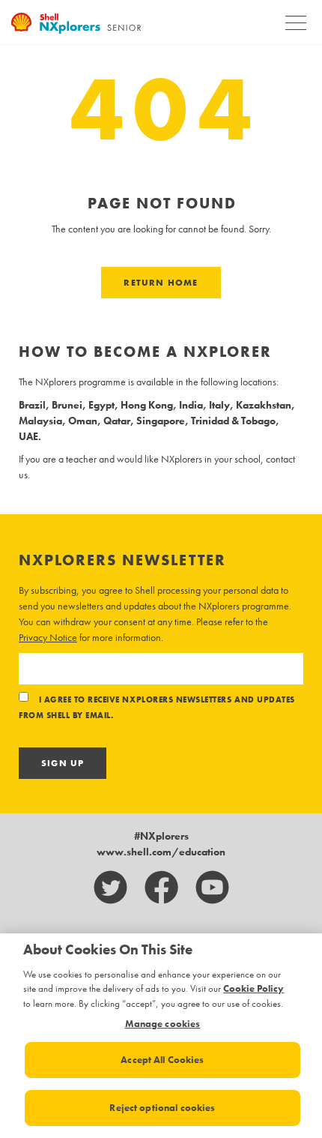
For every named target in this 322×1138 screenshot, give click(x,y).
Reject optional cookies (162, 1107)
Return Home (161, 283)
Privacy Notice (48, 637)
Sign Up (62, 763)
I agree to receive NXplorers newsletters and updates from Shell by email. (157, 707)
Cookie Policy (253, 988)
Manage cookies (163, 1024)
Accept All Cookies (162, 1059)
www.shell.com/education (161, 851)
